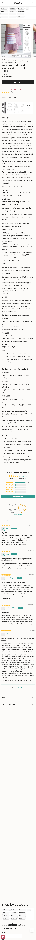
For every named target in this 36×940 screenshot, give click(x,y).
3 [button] (18, 687)
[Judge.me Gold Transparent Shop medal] (22, 507)
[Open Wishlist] (3, 937)
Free (27, 8)
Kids (19, 17)
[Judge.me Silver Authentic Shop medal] (12, 507)
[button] (6, 92)
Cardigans (12, 8)
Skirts (11, 14)
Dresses (3, 14)
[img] (6, 525)
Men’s (19, 14)
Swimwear (21, 8)
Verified (17, 514)
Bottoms (12, 11)
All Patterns (4, 8)
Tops (2, 11)
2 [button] (15, 687)
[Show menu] (2, 3)
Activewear (13, 17)
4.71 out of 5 (23, 476)
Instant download (8, 704)
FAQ (3, 697)
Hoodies (3, 17)
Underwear (21, 11)
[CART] (33, 3)
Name (4, 933)
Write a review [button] (18, 496)
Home (3, 59)
